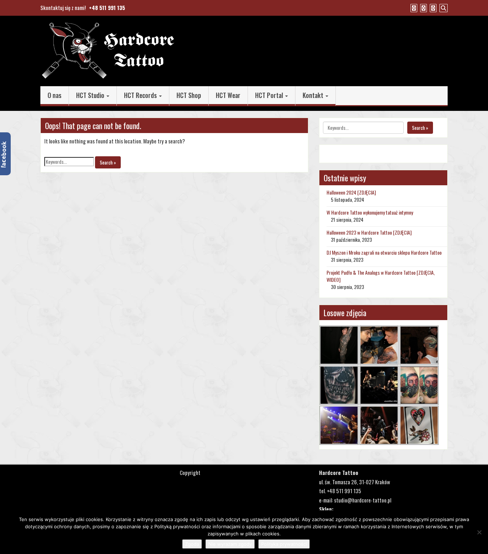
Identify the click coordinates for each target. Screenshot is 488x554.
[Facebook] (413, 7)
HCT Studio (91, 95)
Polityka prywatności (284, 544)
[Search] (443, 7)
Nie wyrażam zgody (230, 544)
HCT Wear (228, 95)
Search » (108, 162)
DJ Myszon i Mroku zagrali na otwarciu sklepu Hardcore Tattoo (384, 252)
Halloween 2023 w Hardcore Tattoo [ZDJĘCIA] (369, 232)
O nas (54, 95)
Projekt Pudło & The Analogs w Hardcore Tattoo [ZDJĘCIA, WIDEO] (381, 276)
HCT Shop (188, 95)
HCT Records (141, 95)
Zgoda (192, 544)
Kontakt (314, 95)
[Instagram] (432, 7)
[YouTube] (422, 7)
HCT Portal (269, 95)
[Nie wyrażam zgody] (479, 532)
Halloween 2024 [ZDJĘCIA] (351, 192)
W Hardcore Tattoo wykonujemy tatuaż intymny (370, 212)
